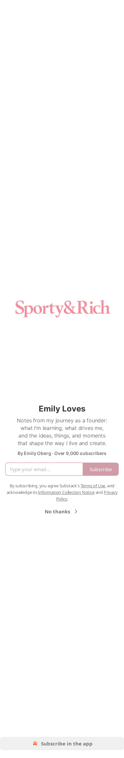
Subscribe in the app (67, 743)
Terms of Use (93, 486)
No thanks (57, 511)
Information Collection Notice (66, 492)
